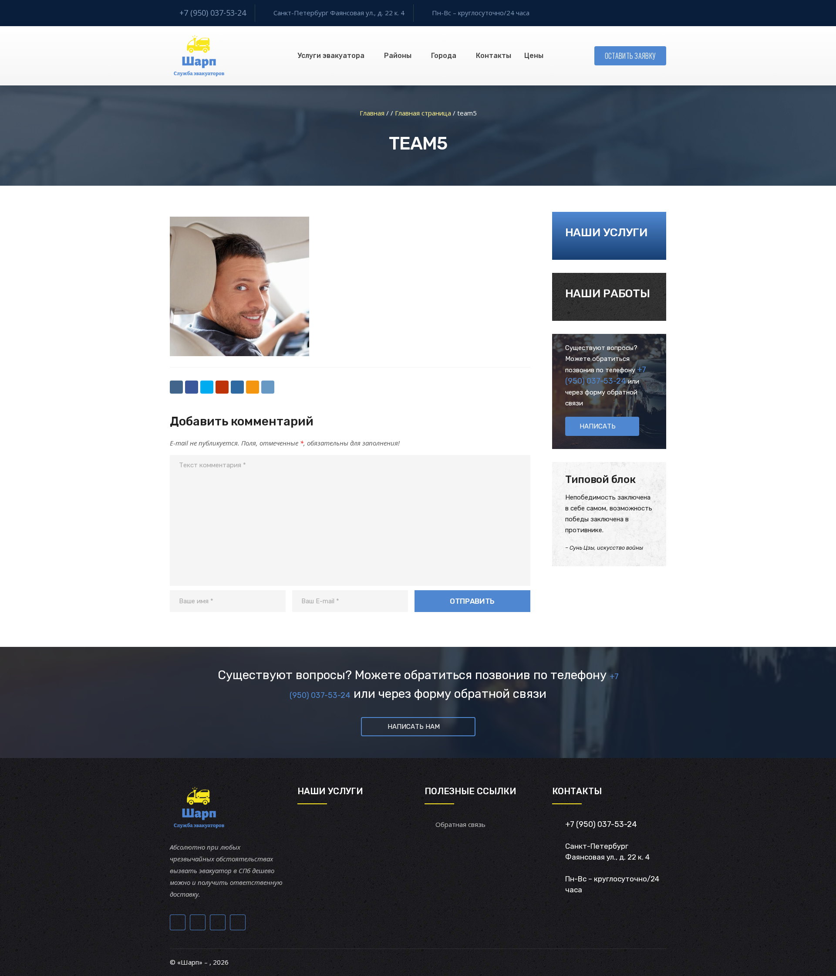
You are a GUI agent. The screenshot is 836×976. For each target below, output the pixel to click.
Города (443, 55)
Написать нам (414, 727)
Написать (598, 426)
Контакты (493, 55)
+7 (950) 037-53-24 (212, 12)
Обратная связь (460, 824)
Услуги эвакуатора (330, 55)
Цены (533, 55)
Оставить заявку (630, 56)
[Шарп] (199, 56)
